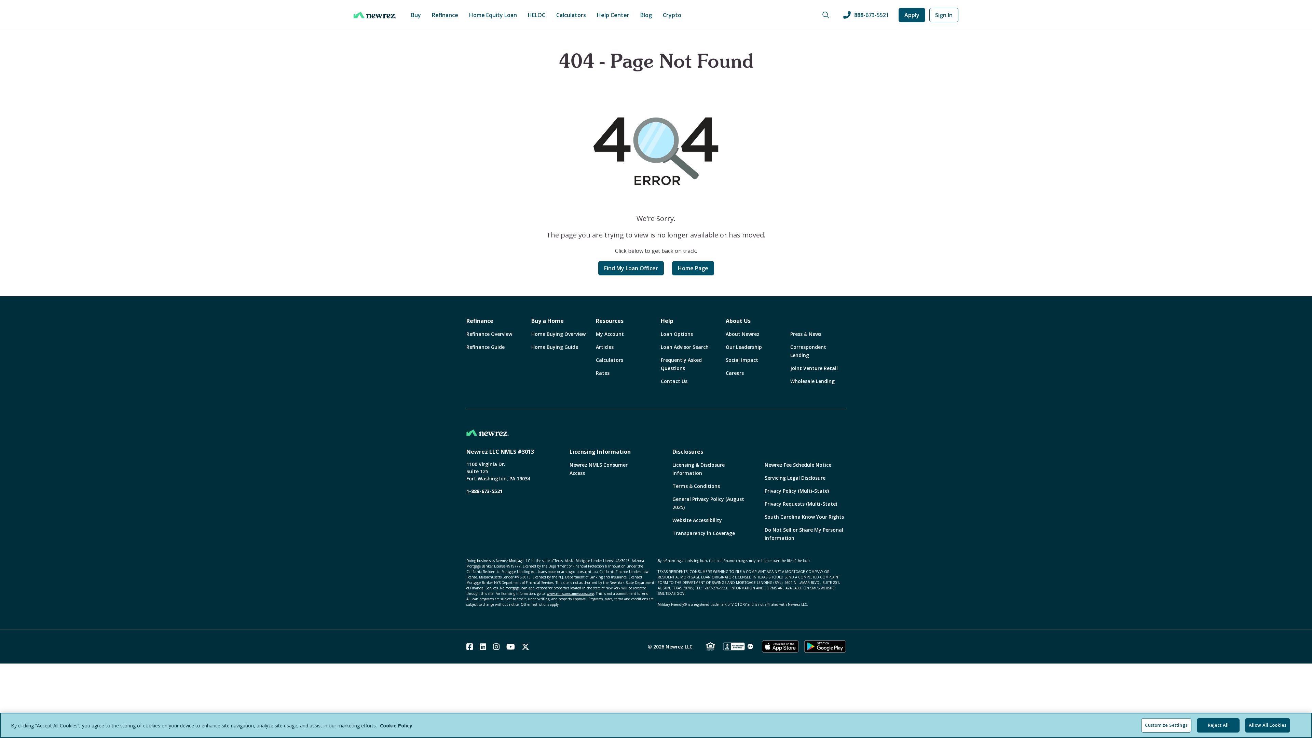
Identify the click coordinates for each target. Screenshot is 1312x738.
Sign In (944, 15)
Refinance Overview (489, 334)
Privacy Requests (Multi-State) (801, 504)
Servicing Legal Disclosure (795, 478)
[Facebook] (469, 647)
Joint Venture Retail (814, 368)
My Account (610, 334)
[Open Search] (825, 15)
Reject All (1218, 725)
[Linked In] (483, 647)
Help (667, 321)
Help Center (613, 15)
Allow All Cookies (1267, 725)
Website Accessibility (697, 520)
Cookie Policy (396, 725)
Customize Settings (1166, 725)
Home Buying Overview (558, 334)
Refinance (445, 15)
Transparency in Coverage (703, 533)
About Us (738, 321)
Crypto (672, 15)
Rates (603, 373)
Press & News (805, 334)
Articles (605, 347)
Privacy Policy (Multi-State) (797, 491)
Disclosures (687, 451)
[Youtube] (510, 647)
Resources (610, 321)
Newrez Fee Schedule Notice (798, 465)
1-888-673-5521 (484, 491)
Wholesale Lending (812, 381)
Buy (416, 15)
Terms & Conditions (696, 486)
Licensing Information (600, 451)
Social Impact (742, 360)
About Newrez (743, 334)
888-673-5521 (871, 15)
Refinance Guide (485, 347)
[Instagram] (496, 647)
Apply (911, 15)
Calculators (571, 15)
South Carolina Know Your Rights (804, 517)
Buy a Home (547, 321)
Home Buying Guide (554, 347)
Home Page (693, 268)
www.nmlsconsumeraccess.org (570, 593)
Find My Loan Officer (631, 268)
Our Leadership (744, 347)
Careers (735, 373)
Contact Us (674, 381)
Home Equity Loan (493, 15)
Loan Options (677, 334)
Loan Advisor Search (685, 347)
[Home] (375, 15)
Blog (646, 15)
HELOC (536, 15)
